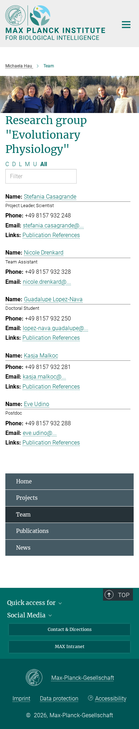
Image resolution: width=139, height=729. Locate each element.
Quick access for (32, 602)
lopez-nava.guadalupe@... (55, 328)
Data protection (59, 698)
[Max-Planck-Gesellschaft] (38, 678)
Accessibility (111, 698)
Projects (27, 497)
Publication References (51, 235)
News (23, 547)
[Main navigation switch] (126, 24)
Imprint (21, 698)
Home (24, 481)
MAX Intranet (69, 646)
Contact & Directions (70, 629)
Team (23, 514)
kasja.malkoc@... (44, 376)
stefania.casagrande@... (53, 225)
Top (123, 595)
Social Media (27, 615)
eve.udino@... (40, 433)
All (43, 164)
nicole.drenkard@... (47, 281)
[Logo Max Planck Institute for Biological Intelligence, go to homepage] (56, 22)
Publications (32, 531)
